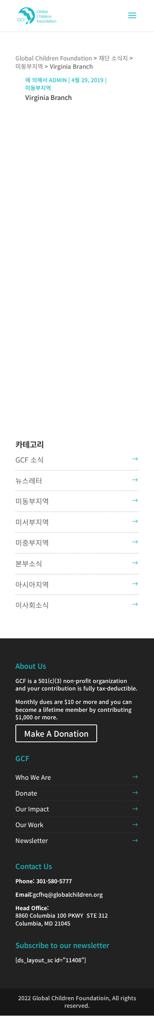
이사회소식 (32, 605)
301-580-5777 (54, 881)
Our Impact (32, 808)
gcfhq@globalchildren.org (68, 894)
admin (58, 80)
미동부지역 (38, 88)
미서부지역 (32, 522)
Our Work (29, 824)
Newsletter (31, 840)
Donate (26, 793)
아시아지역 (32, 584)
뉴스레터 (28, 480)
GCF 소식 (29, 459)
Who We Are (33, 777)
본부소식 (28, 563)
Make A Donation (56, 733)
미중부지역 (32, 542)
